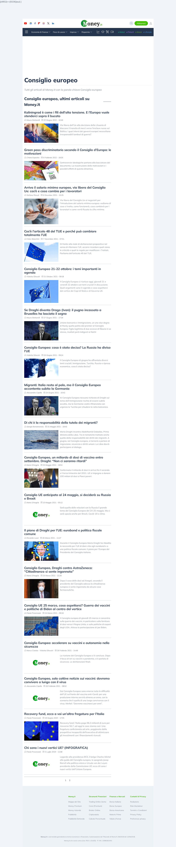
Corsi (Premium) (95, 806)
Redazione (134, 802)
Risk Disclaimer (136, 806)
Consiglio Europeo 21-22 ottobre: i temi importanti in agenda (62, 270)
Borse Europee (116, 806)
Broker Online (94, 810)
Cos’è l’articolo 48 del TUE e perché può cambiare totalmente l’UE (60, 233)
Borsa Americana (117, 810)
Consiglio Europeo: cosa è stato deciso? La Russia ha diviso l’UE (67, 349)
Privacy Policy (135, 814)
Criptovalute (94, 814)
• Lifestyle (147, 32)
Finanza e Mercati (117, 796)
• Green (138, 32)
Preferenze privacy (138, 819)
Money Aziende (74, 810)
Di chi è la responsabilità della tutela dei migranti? (61, 422)
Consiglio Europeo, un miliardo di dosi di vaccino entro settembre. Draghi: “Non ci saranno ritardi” (63, 459)
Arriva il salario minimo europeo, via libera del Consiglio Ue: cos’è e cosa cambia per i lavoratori (65, 189)
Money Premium (75, 806)
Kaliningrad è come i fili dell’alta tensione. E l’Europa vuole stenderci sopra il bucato (66, 114)
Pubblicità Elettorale (76, 819)
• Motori (121, 32)
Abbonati (141, 23)
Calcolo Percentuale (97, 819)
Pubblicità (72, 814)
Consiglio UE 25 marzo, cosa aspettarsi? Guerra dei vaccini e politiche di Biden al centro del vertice (67, 607)
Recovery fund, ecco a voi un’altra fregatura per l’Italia (64, 714)
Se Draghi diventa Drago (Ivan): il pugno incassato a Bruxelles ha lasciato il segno (62, 311)
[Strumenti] (107, 32)
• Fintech (130, 32)
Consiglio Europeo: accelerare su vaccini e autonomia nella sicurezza (66, 644)
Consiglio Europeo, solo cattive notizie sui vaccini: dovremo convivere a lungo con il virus (67, 680)
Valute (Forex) (115, 819)
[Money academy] (102, 32)
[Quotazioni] (98, 32)
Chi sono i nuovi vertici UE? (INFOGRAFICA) (56, 747)
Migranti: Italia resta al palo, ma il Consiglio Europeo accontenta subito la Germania (62, 386)
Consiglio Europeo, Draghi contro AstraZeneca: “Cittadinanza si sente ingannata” (58, 569)
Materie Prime (115, 814)
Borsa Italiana (115, 802)
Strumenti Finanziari (98, 796)
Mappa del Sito (74, 802)
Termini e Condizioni (138, 810)
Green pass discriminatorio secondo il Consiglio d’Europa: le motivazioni (67, 151)
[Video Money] (112, 32)
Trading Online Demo (97, 802)
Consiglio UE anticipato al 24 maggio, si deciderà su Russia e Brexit (67, 496)
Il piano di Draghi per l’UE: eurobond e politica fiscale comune (63, 532)
